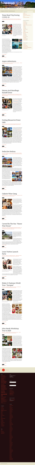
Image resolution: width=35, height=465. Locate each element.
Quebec (11, 287)
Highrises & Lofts (6, 8)
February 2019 (11, 423)
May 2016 (10, 440)
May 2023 (10, 406)
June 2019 (11, 420)
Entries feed (2, 431)
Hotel (14, 94)
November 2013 (11, 459)
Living (8, 255)
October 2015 (11, 444)
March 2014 (11, 457)
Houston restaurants (4, 388)
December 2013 (11, 458)
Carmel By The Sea (12, 228)
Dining (10, 195)
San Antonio (12, 19)
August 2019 (11, 418)
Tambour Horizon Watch (14, 256)
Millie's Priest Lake (16, 124)
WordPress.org (2, 433)
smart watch (11, 256)
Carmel (6, 228)
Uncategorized (7, 153)
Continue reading (4, 54)
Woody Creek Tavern (10, 63)
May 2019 (10, 421)
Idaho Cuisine (12, 124)
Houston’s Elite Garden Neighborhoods (27, 47)
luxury (8, 256)
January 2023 (11, 408)
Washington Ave (5, 401)
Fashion (13, 94)
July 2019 (10, 419)
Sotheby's (2, 398)
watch (18, 256)
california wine (19, 195)
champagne (2, 378)
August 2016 (11, 438)
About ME (2, 8)
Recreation (12, 332)
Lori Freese (6, 389)
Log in (1, 430)
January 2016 (11, 443)
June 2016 (11, 439)
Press (18, 8)
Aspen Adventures (9, 61)
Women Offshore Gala (25, 46)
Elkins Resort (4, 124)
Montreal (9, 287)
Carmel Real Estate (19, 228)
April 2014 (11, 456)
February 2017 (11, 436)
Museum (24, 33)
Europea (3, 287)
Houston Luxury (3, 256)
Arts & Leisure (8, 195)
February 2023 (11, 407)
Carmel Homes (15, 228)
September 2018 (11, 424)
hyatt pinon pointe (18, 153)
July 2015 (10, 446)
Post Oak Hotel (16, 100)
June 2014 (11, 454)
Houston (4, 383)
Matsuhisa (7, 63)
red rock (5, 154)
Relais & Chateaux (25, 36)
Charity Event (9, 94)
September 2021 (11, 409)
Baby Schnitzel (2, 376)
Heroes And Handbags (4, 381)
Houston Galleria (19, 255)
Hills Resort (7, 124)
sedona (6, 154)
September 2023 (11, 405)
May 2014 (10, 455)
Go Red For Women (25, 45)
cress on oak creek (14, 153)
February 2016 (11, 442)
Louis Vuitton (6, 256)
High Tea (2, 383)
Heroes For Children (15, 102)
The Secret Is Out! (13, 399)
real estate (16, 227)
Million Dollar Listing (13, 227)
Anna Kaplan (3, 375)
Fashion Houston (3, 380)
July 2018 (10, 425)
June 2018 (11, 426)
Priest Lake (19, 124)
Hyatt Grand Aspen (4, 63)
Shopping (17, 94)
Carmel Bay (8, 228)
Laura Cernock (2, 389)
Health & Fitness (25, 29)
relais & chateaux (14, 287)
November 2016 (11, 437)
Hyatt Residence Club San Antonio (6, 19)
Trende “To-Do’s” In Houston (24, 8)
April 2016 (11, 441)
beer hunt (2, 377)
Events (11, 94)
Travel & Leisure (19, 94)
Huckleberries (9, 124)
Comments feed (2, 432)
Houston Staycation (25, 48)
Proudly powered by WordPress (4, 463)
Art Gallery (7, 332)
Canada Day (4, 377)
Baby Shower (5, 376)
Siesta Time (24, 44)
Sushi (5, 399)
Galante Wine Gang (9, 194)
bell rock (11, 153)
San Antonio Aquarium (15, 19)
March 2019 (11, 422)
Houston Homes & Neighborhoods (13, 8)
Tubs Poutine (2, 401)
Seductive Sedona (8, 151)
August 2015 (11, 445)
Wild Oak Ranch (19, 19)
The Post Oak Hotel (6, 95)
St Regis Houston (2, 399)
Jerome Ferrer (5, 287)
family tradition (2, 379)
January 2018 (11, 427)
